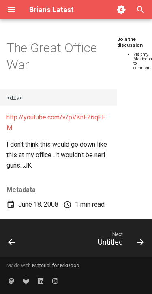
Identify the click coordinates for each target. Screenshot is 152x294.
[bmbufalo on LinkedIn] (40, 281)
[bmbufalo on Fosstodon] (11, 281)
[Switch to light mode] (121, 10)
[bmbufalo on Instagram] (55, 281)
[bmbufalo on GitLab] (25, 281)
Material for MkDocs (55, 265)
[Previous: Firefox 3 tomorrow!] (12, 240)
